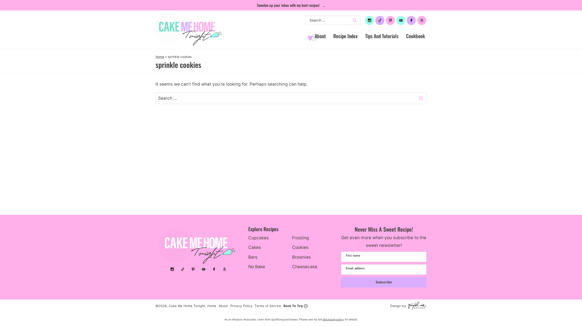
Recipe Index (345, 36)
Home (160, 57)
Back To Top (293, 306)
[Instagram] (369, 20)
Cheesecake (304, 266)
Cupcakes (258, 237)
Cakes (254, 247)
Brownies (301, 257)
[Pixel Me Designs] (416, 306)
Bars (252, 257)
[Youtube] (400, 20)
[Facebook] (411, 20)
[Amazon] (421, 20)
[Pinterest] (390, 20)
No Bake (256, 266)
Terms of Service (268, 306)
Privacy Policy (241, 306)
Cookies (300, 247)
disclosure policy (333, 319)
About (320, 36)
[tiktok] (379, 20)
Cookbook (415, 36)
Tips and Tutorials (382, 36)
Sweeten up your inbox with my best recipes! (289, 5)
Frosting (300, 237)
